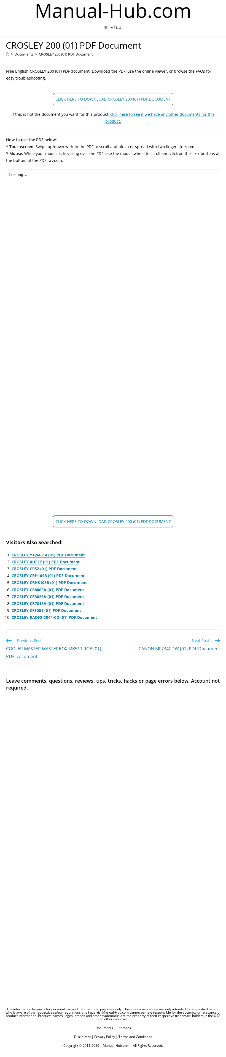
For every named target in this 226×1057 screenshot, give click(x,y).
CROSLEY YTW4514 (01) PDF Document (48, 555)
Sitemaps (124, 1028)
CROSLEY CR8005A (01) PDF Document (48, 589)
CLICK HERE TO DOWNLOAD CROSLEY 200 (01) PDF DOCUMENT (113, 99)
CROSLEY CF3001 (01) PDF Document (46, 610)
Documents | (105, 1028)
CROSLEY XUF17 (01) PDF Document (46, 561)
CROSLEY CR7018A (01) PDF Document (48, 603)
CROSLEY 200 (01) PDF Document (66, 54)
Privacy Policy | (106, 1036)
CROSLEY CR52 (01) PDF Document (44, 568)
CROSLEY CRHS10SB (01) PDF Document (49, 582)
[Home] (7, 54)
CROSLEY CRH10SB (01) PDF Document (48, 575)
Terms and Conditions (135, 1036)
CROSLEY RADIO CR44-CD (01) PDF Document (54, 617)
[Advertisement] (113, 872)
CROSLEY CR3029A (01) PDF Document (48, 596)
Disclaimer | (83, 1036)
